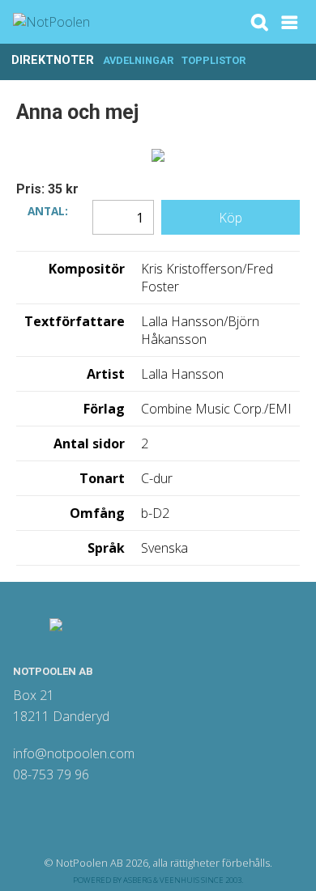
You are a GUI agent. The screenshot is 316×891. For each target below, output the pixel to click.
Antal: (48, 209)
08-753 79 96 (51, 774)
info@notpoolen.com (74, 753)
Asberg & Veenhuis (161, 880)
